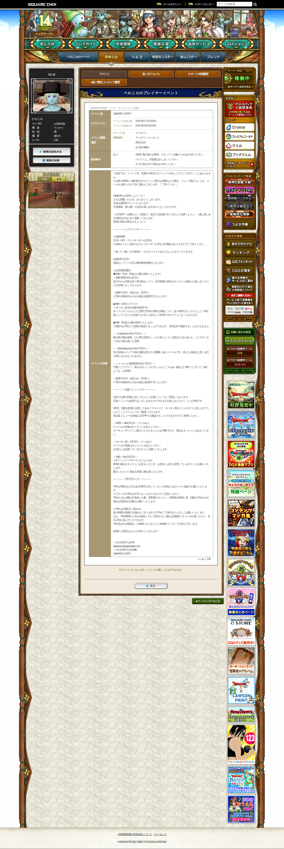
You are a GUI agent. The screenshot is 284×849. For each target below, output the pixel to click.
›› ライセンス (159, 834)
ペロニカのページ (78, 57)
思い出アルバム (151, 74)
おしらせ (47, 43)
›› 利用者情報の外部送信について (135, 834)
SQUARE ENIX (42, 4)
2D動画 (44, 179)
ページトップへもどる (208, 601)
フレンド (213, 58)
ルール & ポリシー (172, 4)
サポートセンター (204, 4)
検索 (255, 4)
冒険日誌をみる (52, 152)
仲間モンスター (162, 58)
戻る (151, 586)
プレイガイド (85, 43)
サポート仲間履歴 (198, 74)
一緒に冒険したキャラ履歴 (104, 82)
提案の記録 (52, 160)
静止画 (58, 179)
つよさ (137, 58)
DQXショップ (236, 43)
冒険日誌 (111, 58)
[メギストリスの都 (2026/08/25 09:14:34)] (51, 194)
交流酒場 (123, 43)
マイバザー (188, 58)
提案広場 (160, 43)
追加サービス (198, 43)
